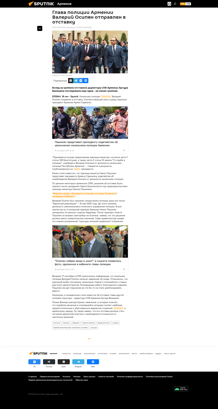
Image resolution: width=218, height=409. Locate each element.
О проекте (32, 376)
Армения (66, 323)
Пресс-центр (169, 353)
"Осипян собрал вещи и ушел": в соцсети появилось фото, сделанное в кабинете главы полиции (88, 262)
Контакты (66, 376)
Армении (106, 96)
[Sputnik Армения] (42, 7)
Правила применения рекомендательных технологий (50, 380)
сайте (77, 168)
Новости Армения (88, 323)
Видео (158, 353)
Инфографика (146, 353)
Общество (75, 323)
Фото (134, 353)
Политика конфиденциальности (130, 376)
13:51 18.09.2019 (58, 27)
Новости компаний (106, 376)
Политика (56, 323)
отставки (115, 323)
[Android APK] (181, 389)
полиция (94, 328)
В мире (113, 353)
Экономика (89, 353)
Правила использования (50, 376)
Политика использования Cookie (159, 376)
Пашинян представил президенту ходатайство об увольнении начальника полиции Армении (86, 143)
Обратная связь (81, 380)
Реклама (76, 376)
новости (66, 353)
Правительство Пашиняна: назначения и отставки (70, 328)
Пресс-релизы (89, 376)
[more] (124, 150)
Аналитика (124, 353)
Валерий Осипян (103, 323)
